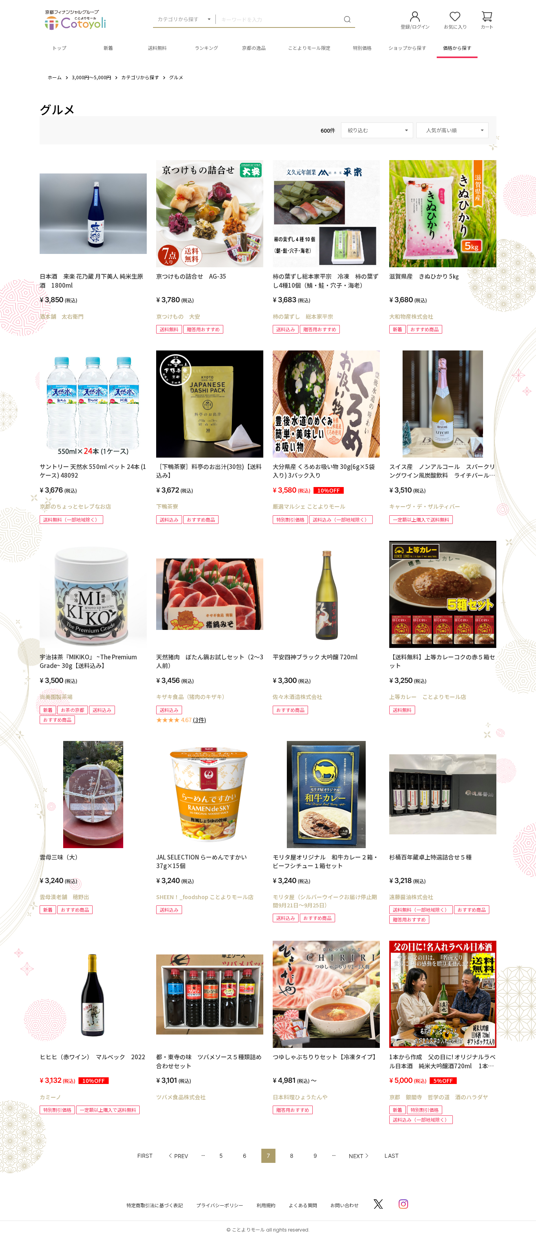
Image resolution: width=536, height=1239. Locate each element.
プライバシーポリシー (219, 1205)
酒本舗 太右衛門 (62, 316)
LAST (392, 1155)
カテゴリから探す (178, 19)
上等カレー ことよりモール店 (427, 697)
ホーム (54, 77)
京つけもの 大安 (178, 316)
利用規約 (266, 1205)
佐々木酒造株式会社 (297, 697)
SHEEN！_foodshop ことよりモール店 (204, 897)
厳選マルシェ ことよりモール (309, 506)
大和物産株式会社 (411, 316)
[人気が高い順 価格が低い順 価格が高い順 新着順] (452, 130)
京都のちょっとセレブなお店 (75, 506)
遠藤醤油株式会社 (411, 897)
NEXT (356, 1156)
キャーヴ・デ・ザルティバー (424, 506)
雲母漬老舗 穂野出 (64, 897)
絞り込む (358, 130)
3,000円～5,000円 (91, 77)
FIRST (145, 1155)
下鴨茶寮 (167, 506)
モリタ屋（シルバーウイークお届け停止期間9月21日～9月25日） (325, 901)
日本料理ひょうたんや (300, 1097)
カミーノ (50, 1097)
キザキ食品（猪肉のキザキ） (192, 697)
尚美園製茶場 (56, 697)
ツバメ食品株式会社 (181, 1097)
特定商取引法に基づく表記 (154, 1205)
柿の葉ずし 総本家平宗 (303, 316)
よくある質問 (303, 1205)
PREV (181, 1156)
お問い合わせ (344, 1205)
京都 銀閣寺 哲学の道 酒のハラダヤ (438, 1097)
